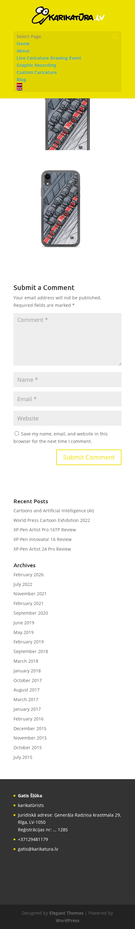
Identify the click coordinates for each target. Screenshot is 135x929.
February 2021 (29, 603)
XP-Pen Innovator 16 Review (43, 539)
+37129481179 (33, 839)
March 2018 (26, 661)
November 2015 (30, 738)
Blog (21, 79)
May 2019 (24, 632)
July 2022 (23, 584)
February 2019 (29, 642)
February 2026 (29, 575)
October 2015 (28, 747)
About (23, 51)
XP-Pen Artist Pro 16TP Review (45, 530)
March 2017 (26, 699)
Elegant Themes (66, 913)
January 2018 (27, 671)
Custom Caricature (37, 72)
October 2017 (28, 680)
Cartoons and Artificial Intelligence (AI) (54, 511)
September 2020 (31, 613)
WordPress (67, 920)
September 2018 (31, 651)
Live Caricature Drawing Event (49, 58)
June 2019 (24, 623)
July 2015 (23, 757)
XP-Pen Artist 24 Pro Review (42, 549)
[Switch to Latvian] (67, 85)
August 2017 (27, 690)
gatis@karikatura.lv (38, 849)
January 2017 (27, 709)
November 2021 (30, 594)
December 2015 (30, 728)
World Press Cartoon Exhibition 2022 (52, 520)
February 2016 (29, 719)
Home (23, 44)
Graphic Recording (36, 65)
